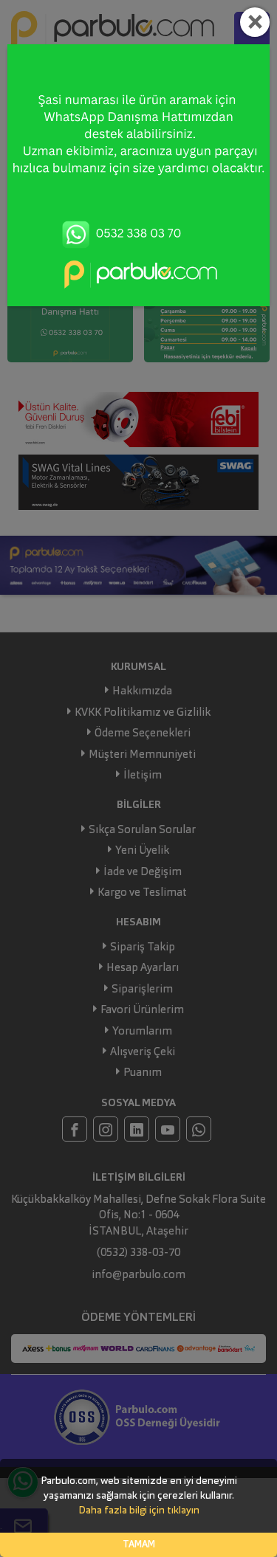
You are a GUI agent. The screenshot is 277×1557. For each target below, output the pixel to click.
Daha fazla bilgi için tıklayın (138, 1510)
